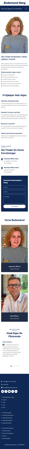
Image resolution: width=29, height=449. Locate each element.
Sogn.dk (4, 435)
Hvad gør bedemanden (7, 415)
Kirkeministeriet (6, 430)
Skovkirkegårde (6, 438)
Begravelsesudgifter (7, 420)
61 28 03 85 (9, 163)
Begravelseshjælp (6, 423)
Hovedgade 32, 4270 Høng (9, 381)
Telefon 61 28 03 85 (14, 269)
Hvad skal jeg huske (7, 417)
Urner (3, 405)
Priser (3, 407)
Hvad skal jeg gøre (6, 412)
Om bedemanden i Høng (8, 397)
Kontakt (4, 399)
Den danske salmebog (7, 428)
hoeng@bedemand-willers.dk (10, 387)
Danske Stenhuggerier (7, 433)
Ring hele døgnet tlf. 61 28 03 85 (11, 9)
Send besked (14, 206)
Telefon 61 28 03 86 (14, 318)
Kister (4, 402)
